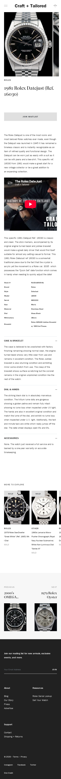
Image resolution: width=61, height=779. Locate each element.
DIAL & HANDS (11, 389)
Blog (6, 696)
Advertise (8, 708)
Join (54, 669)
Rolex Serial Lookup (42, 696)
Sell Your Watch (40, 700)
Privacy (24, 756)
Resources (38, 687)
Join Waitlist (30, 116)
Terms (16, 756)
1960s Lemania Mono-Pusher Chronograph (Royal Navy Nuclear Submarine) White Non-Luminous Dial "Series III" (43, 540)
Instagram (8, 764)
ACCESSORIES (11, 438)
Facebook (21, 764)
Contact (8, 732)
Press (7, 704)
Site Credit (8, 773)
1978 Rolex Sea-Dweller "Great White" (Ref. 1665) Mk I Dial (16, 536)
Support (8, 724)
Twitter (33, 764)
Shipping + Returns (13, 736)
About (7, 687)
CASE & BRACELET (13, 340)
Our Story (8, 700)
